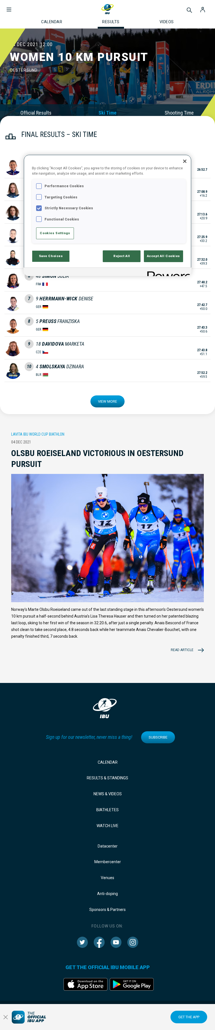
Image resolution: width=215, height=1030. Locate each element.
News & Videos (108, 794)
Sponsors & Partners (107, 909)
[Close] (185, 161)
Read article (182, 650)
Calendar (108, 762)
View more (107, 401)
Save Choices (51, 256)
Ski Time (107, 113)
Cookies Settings (55, 233)
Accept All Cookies (163, 256)
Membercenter (107, 862)
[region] (107, 215)
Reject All (121, 256)
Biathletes (107, 810)
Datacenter (108, 846)
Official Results (36, 113)
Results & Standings (107, 778)
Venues (107, 877)
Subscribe (158, 737)
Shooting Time (179, 113)
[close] (5, 1017)
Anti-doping (107, 893)
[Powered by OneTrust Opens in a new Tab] (167, 272)
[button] (9, 7)
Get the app (188, 1017)
